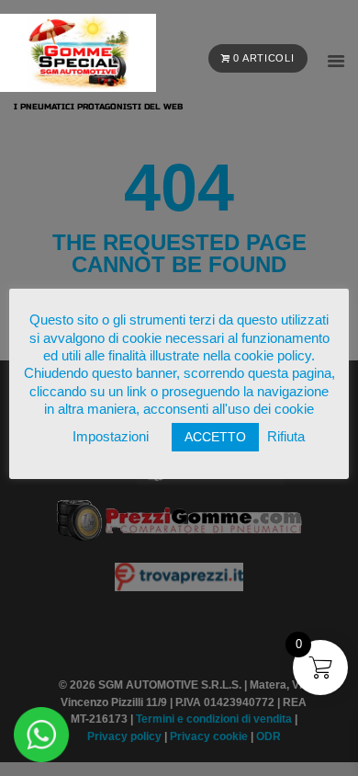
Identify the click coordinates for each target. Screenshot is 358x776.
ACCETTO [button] (215, 436)
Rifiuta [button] (286, 436)
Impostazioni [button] (111, 436)
